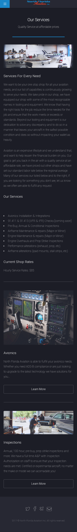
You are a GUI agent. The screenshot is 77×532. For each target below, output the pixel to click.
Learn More (38, 389)
